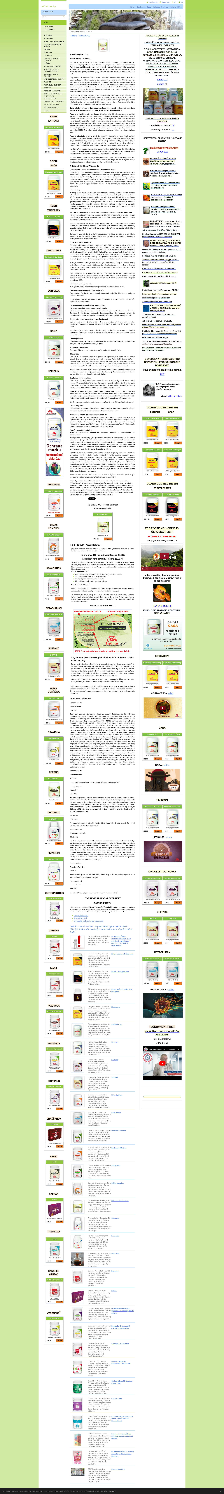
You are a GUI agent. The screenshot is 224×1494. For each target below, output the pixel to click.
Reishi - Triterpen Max (120, 972)
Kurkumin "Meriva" (118, 1148)
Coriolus (114, 1060)
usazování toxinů (81, 916)
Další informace (109, 1491)
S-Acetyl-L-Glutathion (120, 1344)
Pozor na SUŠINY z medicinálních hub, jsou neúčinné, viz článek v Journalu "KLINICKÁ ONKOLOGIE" (121, 940)
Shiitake (114, 1077)
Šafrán (114, 1291)
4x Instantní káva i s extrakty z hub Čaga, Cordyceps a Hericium (122, 1454)
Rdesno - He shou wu (120, 1201)
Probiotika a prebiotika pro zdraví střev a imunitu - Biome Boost (122, 1418)
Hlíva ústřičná (116, 1095)
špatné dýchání (80, 918)
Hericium (114, 1042)
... (160, 230)
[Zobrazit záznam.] (78, 949)
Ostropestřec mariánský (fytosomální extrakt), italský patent (122, 1310)
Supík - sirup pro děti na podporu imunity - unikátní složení (122, 1436)
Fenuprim (115, 1236)
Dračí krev (115, 1253)
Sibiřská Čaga (116, 1024)
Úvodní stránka (74, 31)
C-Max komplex (117, 1183)
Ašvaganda (115, 1165)
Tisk (182, 2)
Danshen (115, 1271)
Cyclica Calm (116, 1399)
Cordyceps (115, 1007)
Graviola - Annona (118, 1130)
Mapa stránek (165, 2)
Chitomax (115, 1218)
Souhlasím (221, 1491)
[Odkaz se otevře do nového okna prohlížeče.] (103, 51)
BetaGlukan (116, 1113)
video (170, 693)
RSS (175, 2)
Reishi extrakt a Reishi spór (122, 954)
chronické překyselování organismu (88, 921)
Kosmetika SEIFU (118, 1469)
